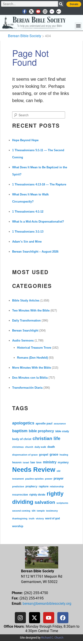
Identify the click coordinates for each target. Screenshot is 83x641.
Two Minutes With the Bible (31, 310)
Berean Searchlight (25, 330)
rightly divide (37, 494)
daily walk (40, 447)
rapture (43, 486)
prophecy (31, 486)
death (51, 446)
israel (26, 462)
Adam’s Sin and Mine (27, 241)
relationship (57, 486)
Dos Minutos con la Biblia (30, 377)
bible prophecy (41, 431)
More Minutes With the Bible (31, 367)
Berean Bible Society (24, 35)
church (29, 447)
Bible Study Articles (25, 300)
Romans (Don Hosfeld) (32, 357)
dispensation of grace (25, 454)
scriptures (62, 503)
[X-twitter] (31, 11)
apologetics (23, 423)
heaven (16, 462)
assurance (60, 423)
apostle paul (44, 423)
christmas (18, 447)
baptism (19, 431)
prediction (18, 486)
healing (64, 454)
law (32, 462)
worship (17, 526)
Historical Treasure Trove (34, 347)
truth (32, 518)
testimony (52, 510)
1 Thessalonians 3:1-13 (27, 231)
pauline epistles (34, 478)
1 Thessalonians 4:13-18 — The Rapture (39, 184)
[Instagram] (45, 11)
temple (41, 510)
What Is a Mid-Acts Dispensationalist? (38, 221)
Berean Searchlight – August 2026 (35, 251)
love (39, 462)
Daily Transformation (26, 320)
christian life (46, 438)
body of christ (21, 439)
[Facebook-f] (24, 11)
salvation (45, 502)
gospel (43, 454)
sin (33, 510)
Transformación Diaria (27, 387)
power (48, 478)
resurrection (20, 494)
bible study (62, 431)
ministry (49, 462)
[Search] (61, 4)
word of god (52, 518)
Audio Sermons (23, 340)
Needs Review (33, 469)
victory (40, 518)
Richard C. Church (52, 637)
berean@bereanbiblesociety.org (47, 603)
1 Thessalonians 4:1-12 (27, 211)
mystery (63, 462)
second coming (21, 510)
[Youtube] (38, 11)
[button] (78, 26)
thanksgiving (19, 518)
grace (54, 454)
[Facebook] (62, 617)
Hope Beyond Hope (25, 140)
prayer (59, 478)
